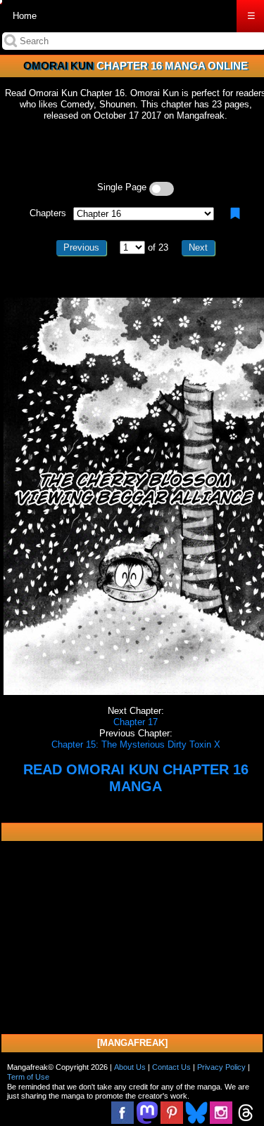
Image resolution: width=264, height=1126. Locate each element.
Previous (81, 247)
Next (198, 247)
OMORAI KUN (58, 66)
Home (25, 16)
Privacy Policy (221, 1067)
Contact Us (171, 1067)
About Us (130, 1067)
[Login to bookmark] (235, 213)
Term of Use (28, 1077)
